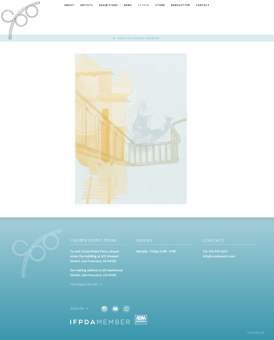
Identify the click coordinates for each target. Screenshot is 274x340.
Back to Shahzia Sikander (138, 38)
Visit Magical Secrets (84, 284)
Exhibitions (108, 5)
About (69, 5)
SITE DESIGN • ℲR (255, 332)
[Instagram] (104, 309)
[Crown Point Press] (20, 20)
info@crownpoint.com (219, 256)
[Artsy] (126, 309)
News (128, 5)
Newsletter (180, 5)
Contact (203, 5)
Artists (86, 5)
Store (160, 5)
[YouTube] (115, 309)
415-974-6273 (218, 251)
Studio (143, 5)
